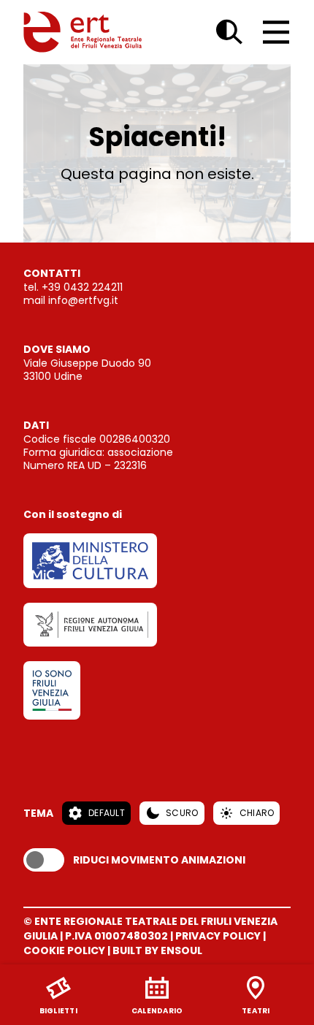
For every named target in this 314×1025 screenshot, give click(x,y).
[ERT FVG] (82, 32)
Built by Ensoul (157, 950)
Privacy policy (218, 936)
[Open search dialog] (229, 32)
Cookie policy (64, 950)
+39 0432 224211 (82, 287)
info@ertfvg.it (83, 300)
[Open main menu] (276, 32)
